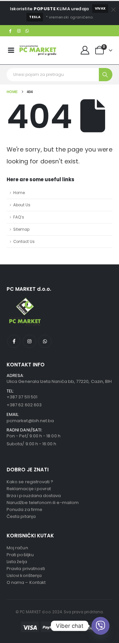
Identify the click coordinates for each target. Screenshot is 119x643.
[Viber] (100, 626)
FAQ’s (18, 217)
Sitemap (21, 229)
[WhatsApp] (27, 31)
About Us (21, 205)
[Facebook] (10, 31)
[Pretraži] (105, 74)
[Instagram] (19, 31)
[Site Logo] (38, 50)
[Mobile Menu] (11, 50)
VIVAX (100, 8)
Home (19, 192)
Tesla (34, 17)
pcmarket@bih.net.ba (30, 421)
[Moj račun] (85, 50)
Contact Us (24, 241)
